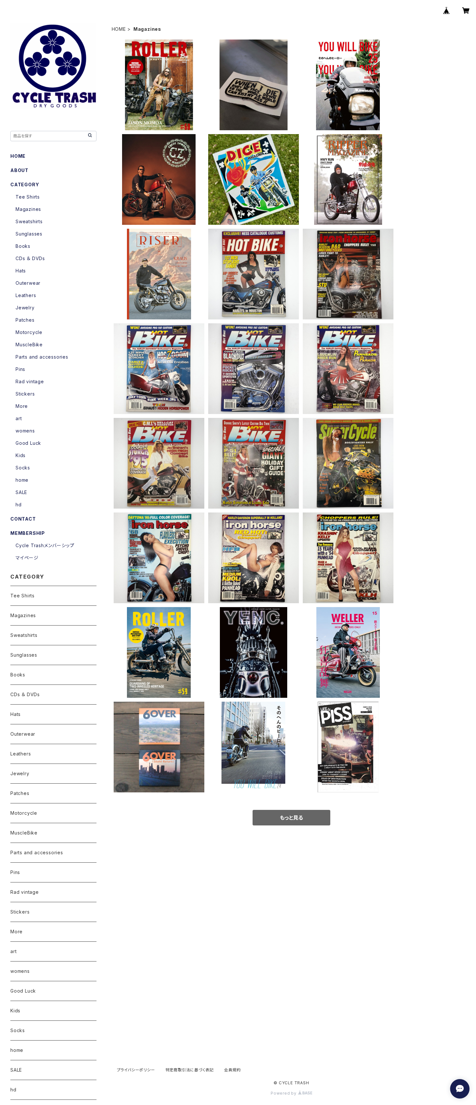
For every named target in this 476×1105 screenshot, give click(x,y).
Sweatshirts (29, 221)
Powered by (284, 1093)
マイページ (27, 557)
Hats (21, 270)
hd (19, 504)
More (22, 406)
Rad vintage (30, 381)
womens (25, 430)
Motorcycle (29, 332)
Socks (23, 467)
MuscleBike (29, 344)
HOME (119, 29)
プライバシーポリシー (136, 1069)
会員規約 (232, 1069)
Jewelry (25, 307)
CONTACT (23, 519)
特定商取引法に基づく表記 (189, 1069)
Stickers (25, 394)
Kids (21, 455)
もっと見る (291, 817)
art (19, 418)
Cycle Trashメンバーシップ (45, 545)
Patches (25, 320)
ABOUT (19, 170)
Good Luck (28, 443)
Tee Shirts (28, 197)
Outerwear (28, 283)
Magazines (28, 209)
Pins (20, 369)
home (22, 480)
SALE (21, 492)
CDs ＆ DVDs (30, 258)
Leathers (26, 295)
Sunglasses (29, 233)
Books (23, 246)
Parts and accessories (42, 357)
